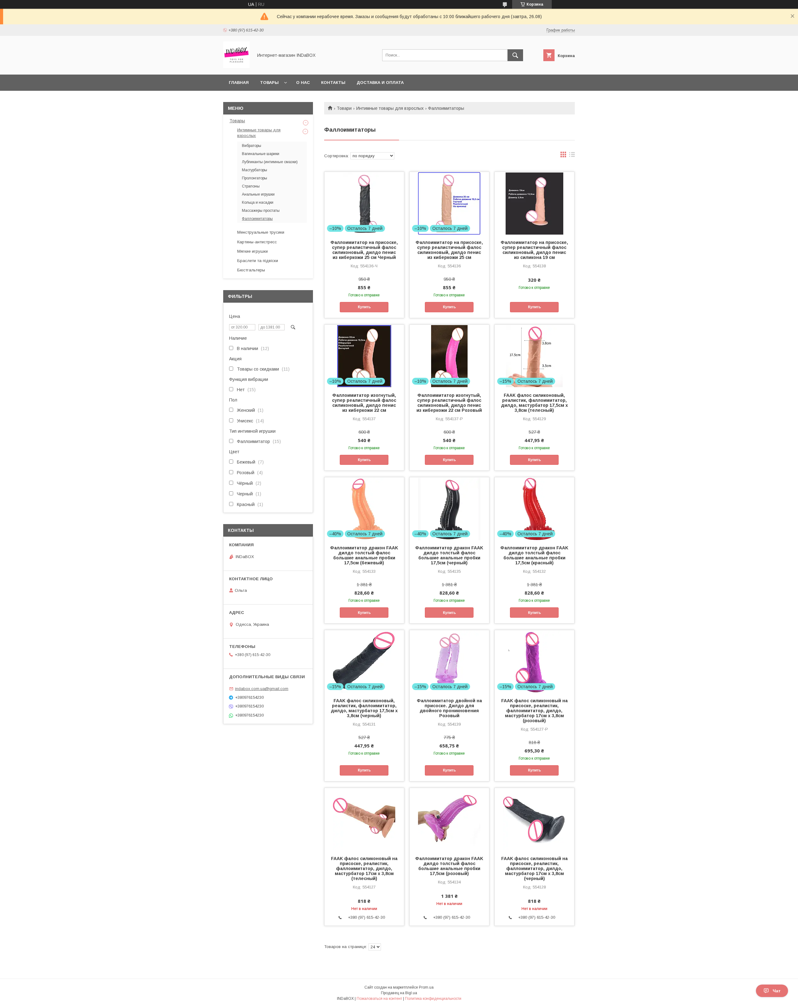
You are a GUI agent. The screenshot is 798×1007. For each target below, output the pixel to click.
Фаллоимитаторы (257, 218)
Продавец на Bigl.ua (399, 993)
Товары (269, 82)
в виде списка (572, 156)
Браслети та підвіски (257, 260)
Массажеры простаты (261, 210)
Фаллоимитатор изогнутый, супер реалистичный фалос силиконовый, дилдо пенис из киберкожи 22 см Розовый (449, 403)
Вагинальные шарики (260, 154)
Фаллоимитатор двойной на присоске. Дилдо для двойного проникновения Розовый (449, 708)
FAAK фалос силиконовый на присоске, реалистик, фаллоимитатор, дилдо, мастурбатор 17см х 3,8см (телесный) (364, 868)
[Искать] (515, 55)
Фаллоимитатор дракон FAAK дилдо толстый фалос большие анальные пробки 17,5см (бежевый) (364, 555)
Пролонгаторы (254, 178)
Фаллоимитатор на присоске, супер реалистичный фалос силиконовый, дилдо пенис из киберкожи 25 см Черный (364, 250)
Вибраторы (251, 146)
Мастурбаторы (254, 170)
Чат (777, 990)
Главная (239, 82)
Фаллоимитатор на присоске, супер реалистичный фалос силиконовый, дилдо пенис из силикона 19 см (534, 250)
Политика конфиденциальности (433, 998)
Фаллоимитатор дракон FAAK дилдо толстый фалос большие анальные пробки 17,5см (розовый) (449, 866)
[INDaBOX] (236, 66)
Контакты (333, 82)
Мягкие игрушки (252, 251)
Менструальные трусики (260, 232)
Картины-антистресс (257, 242)
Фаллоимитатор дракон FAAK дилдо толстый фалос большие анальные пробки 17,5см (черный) (449, 555)
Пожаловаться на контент (379, 998)
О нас (303, 82)
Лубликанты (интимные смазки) (270, 162)
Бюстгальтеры (251, 270)
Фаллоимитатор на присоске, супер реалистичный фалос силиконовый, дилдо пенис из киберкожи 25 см (449, 250)
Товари (344, 108)
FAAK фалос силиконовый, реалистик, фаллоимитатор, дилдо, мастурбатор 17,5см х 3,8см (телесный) (534, 403)
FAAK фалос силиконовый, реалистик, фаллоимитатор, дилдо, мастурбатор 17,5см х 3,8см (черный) (364, 708)
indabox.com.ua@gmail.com (261, 688)
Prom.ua (426, 987)
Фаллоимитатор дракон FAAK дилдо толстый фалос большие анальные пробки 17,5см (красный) (534, 555)
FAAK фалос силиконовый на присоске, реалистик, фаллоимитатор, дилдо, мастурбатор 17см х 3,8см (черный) (534, 868)
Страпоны (251, 186)
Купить (364, 307)
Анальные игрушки (258, 194)
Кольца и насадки (257, 202)
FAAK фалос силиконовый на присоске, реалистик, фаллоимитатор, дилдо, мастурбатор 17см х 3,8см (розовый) (534, 710)
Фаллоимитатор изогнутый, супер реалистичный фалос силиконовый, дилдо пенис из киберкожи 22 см (364, 403)
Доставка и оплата (380, 82)
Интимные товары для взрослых (390, 108)
